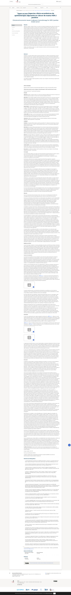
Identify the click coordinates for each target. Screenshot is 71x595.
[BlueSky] (17, 584)
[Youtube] (21, 584)
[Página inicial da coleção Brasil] (13, 582)
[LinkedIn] (19, 584)
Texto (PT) (41, 7)
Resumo (36, 7)
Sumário (13, 7)
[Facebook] (20, 584)
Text (12, 29)
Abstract (13, 27)
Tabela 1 (41, 275)
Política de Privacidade (49, 593)
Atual (21, 7)
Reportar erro (70, 212)
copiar (52, 10)
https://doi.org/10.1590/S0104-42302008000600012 (42, 10)
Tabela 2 (26, 322)
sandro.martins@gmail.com (29, 548)
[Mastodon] (18, 584)
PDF (47, 7)
